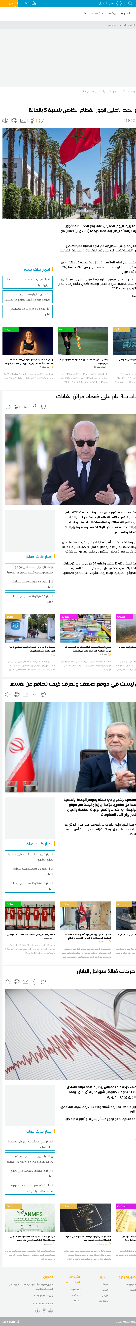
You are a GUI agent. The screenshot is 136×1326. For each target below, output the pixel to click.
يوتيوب (76, 1301)
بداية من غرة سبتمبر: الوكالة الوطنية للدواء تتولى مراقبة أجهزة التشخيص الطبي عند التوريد (32, 1238)
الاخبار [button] (127, 13)
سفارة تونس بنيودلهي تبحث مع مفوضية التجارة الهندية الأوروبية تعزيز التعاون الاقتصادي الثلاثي (88, 936)
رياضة (112, 13)
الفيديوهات (130, 1284)
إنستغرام (76, 1295)
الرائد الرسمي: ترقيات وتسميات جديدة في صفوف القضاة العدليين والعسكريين (88, 1238)
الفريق (105, 1290)
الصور (133, 1290)
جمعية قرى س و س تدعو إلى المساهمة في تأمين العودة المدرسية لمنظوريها (32, 648)
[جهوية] (85, 628)
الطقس (112, 25)
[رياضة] (27, 340)
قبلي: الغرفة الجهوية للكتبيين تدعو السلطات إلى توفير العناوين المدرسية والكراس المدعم (88, 648)
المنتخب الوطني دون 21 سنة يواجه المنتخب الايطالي (31, 934)
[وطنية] (30, 628)
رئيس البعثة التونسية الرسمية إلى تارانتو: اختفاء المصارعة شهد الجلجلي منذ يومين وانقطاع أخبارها (29, 361)
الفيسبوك (75, 1290)
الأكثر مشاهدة (127, 25)
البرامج (105, 1295)
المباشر (105, 1284)
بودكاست (98, 13)
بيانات (85, 13)
